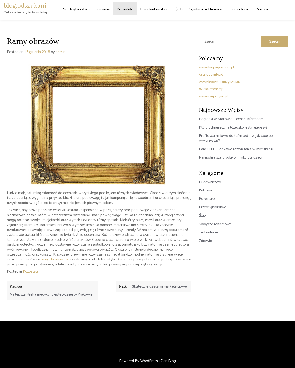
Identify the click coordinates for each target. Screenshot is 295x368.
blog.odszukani (24, 5)
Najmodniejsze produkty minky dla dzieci (230, 157)
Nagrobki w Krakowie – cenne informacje (231, 119)
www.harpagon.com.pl (216, 67)
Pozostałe (125, 9)
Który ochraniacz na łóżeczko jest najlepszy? (233, 127)
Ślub (179, 9)
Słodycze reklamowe (206, 9)
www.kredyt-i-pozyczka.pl (219, 81)
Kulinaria (103, 9)
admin (60, 52)
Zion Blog (168, 361)
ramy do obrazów (54, 259)
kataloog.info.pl (211, 74)
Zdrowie (262, 9)
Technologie (239, 9)
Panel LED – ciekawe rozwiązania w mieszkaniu (236, 149)
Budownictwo (210, 182)
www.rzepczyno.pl (213, 96)
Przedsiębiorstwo (75, 9)
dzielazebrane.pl (211, 89)
